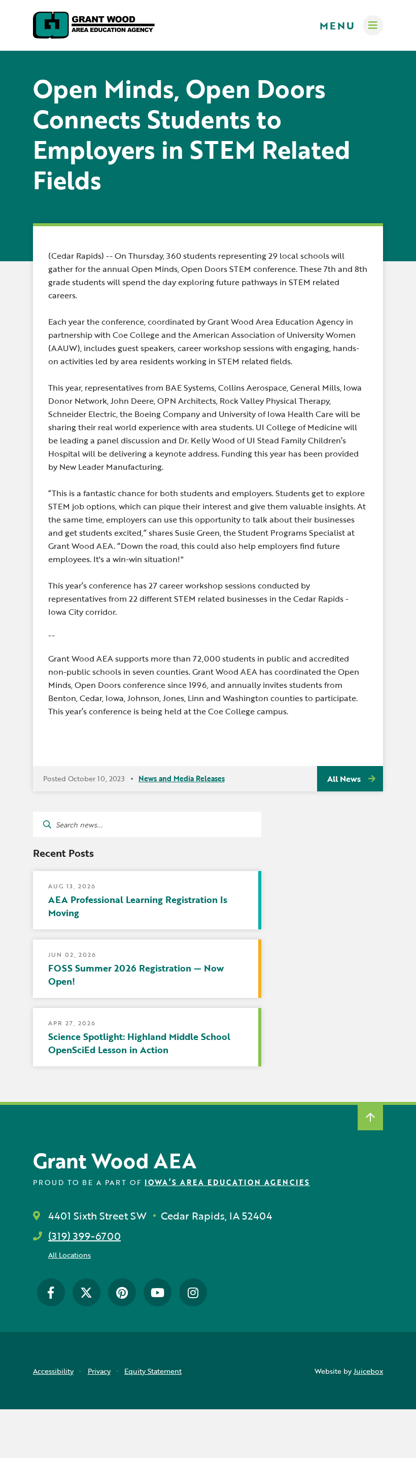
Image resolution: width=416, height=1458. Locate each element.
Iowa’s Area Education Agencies (227, 1182)
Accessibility (53, 1371)
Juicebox (368, 1371)
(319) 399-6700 (84, 1235)
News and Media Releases (181, 778)
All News (344, 779)
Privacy (99, 1371)
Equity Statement (153, 1371)
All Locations (69, 1254)
